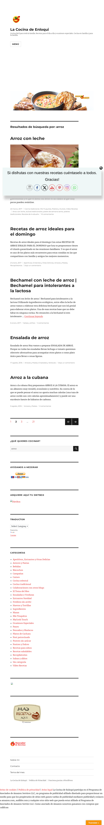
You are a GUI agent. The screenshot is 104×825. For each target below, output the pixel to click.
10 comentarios (47, 214)
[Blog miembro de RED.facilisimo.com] (44, 683)
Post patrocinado (21, 637)
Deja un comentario (32, 265)
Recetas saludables (22, 651)
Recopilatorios (16, 265)
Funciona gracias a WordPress (60, 780)
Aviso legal (47, 789)
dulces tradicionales (34, 211)
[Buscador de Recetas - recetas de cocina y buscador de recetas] (44, 743)
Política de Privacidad (37, 780)
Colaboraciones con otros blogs (28, 587)
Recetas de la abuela (30, 214)
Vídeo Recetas (72, 209)
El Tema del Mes (21, 591)
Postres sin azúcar (22, 641)
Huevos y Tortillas (22, 605)
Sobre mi (14, 760)
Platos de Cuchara (22, 633)
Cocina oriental (20, 580)
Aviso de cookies (8, 789)
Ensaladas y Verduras (47, 363)
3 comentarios (43, 323)
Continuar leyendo (33, 316)
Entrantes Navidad (22, 598)
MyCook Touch (20, 619)
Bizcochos (18, 570)
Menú (15, 44)
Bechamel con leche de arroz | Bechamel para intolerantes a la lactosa (43, 285)
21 (34, 421)
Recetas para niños (22, 648)
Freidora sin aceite (22, 602)
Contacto (15, 766)
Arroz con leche (27, 138)
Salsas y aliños (29, 323)
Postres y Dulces (58, 209)
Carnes (16, 577)
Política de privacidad (29, 789)
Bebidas (17, 566)
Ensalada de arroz (29, 337)
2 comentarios (45, 406)
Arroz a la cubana (29, 377)
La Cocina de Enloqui (29, 29)
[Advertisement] (52, 71)
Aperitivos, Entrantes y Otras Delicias (39, 263)
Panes (16, 626)
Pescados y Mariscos (23, 630)
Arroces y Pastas (60, 263)
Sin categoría (19, 662)
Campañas (18, 573)
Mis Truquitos (45, 209)
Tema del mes (17, 772)
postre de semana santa (53, 211)
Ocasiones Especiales (23, 623)
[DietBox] (44, 501)
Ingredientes (19, 609)
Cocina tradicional (31, 209)
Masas (16, 612)
